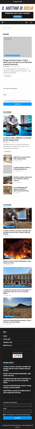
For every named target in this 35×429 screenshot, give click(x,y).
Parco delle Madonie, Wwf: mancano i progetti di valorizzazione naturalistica (7, 190)
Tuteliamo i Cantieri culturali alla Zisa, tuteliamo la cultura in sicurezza (7, 179)
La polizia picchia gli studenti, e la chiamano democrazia (7, 169)
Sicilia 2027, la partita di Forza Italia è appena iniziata (7, 158)
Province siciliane (16, 55)
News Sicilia (7, 55)
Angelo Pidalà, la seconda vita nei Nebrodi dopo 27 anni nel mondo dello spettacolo (17, 391)
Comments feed (7, 342)
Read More (8, 76)
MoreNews (26, 425)
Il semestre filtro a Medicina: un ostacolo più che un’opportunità (17, 125)
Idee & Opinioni (8, 134)
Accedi (5, 336)
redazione (7, 66)
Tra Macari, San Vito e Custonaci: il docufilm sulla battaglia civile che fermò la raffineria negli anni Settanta (17, 218)
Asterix (6, 142)
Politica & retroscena (20, 286)
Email (4, 94)
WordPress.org (7, 345)
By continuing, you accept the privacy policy (17, 101)
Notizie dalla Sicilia (9, 226)
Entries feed (6, 339)
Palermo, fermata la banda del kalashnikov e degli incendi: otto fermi (17, 248)
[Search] (31, 22)
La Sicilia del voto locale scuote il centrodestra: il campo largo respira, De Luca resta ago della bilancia (17, 277)
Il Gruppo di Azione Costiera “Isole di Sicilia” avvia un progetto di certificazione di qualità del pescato (17, 47)
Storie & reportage (9, 316)
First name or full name (10, 88)
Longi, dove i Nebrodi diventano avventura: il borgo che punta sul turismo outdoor (17, 308)
